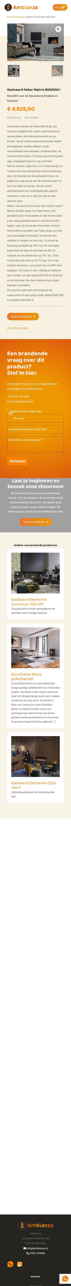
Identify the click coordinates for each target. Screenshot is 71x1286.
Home (10, 17)
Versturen (17, 461)
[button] (58, 29)
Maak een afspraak (21, 316)
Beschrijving (13, 117)
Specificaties (32, 117)
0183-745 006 (19, 328)
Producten (19, 17)
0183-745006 (37, 1253)
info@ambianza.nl (22, 401)
